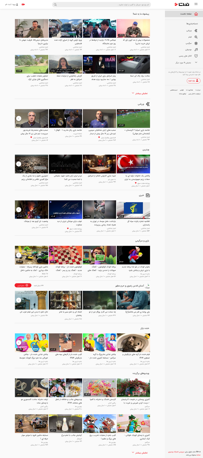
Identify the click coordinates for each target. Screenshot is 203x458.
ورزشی (141, 104)
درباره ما (198, 90)
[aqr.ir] (147, 285)
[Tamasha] (182, 4)
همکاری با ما (189, 90)
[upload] (23, 4)
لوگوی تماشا (182, 94)
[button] (18, 118)
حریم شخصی (173, 90)
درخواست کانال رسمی (194, 94)
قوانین (181, 90)
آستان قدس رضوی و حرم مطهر (129, 286)
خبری (141, 195)
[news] (147, 195)
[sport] (147, 104)
